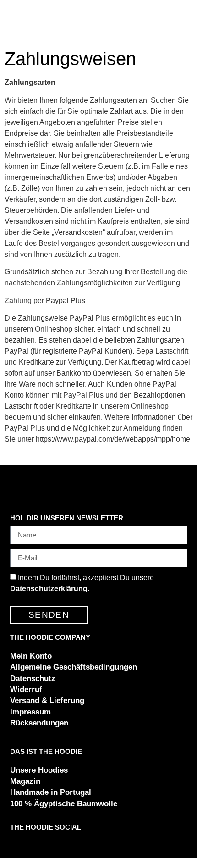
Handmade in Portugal (50, 792)
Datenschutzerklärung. (49, 588)
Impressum (30, 712)
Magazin (25, 781)
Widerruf (26, 689)
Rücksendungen (39, 723)
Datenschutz (32, 678)
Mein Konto (31, 656)
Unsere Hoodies (39, 770)
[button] (16, 841)
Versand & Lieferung (47, 700)
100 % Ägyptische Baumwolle (63, 803)
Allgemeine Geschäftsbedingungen (73, 667)
